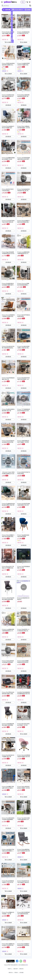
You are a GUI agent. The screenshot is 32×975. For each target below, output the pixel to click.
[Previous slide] (2, 21)
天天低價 (11, 22)
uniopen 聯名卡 (18, 10)
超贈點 (29, 10)
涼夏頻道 (11, 25)
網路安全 (11, 972)
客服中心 (10, 968)
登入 (23, 2)
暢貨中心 (11, 16)
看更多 (11, 41)
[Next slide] (14, 21)
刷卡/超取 (12, 32)
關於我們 (16, 968)
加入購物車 (9, 42)
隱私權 (16, 972)
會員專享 (11, 35)
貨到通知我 (8, 105)
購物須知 (21, 968)
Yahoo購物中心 (10, 2)
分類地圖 (21, 972)
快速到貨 (11, 19)
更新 (27, 965)
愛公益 (11, 38)
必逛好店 (11, 29)
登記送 (11, 13)
